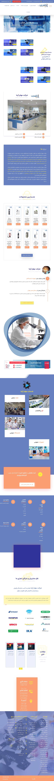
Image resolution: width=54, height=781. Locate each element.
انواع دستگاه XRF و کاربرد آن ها (32, 743)
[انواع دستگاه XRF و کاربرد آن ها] (10, 646)
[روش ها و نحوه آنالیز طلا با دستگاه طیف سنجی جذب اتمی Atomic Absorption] (31, 646)
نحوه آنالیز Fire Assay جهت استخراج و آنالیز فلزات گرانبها (32, 737)
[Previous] (20, 669)
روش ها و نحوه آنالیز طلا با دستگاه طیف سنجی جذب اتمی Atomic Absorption (31, 756)
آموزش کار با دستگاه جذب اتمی (32, 655)
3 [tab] (6, 604)
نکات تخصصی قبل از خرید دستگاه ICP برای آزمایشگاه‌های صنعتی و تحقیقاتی (32, 727)
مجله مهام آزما (10, 653)
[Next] (21, 669)
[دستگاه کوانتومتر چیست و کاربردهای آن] (20, 646)
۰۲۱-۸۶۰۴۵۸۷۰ (23, 698)
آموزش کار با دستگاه (31, 657)
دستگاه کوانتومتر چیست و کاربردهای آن (32, 748)
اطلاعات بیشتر (43, 224)
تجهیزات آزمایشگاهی (10, 654)
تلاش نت (33, 779)
